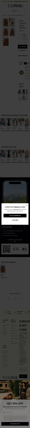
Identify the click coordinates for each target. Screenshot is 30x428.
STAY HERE (15, 220)
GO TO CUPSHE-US (15, 215)
